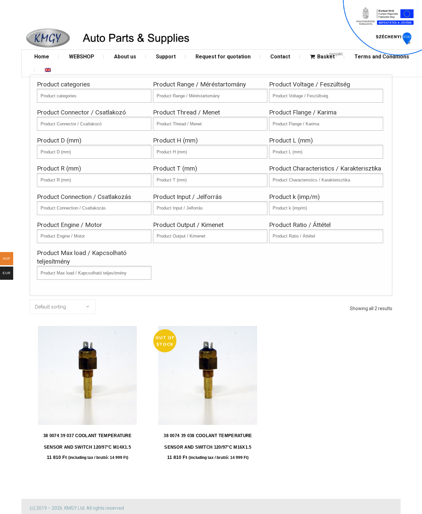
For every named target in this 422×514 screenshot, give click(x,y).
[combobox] (63, 307)
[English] (48, 70)
